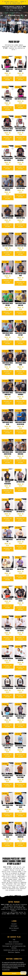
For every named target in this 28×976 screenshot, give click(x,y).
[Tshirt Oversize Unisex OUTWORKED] (20, 385)
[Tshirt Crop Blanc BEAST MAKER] (20, 62)
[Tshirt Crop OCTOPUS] (7, 592)
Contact (14, 930)
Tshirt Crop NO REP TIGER (20, 245)
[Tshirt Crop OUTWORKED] (7, 239)
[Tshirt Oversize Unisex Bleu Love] (7, 326)
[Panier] (26, 15)
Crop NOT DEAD (20, 569)
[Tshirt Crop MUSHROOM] (7, 651)
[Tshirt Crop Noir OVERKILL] (20, 92)
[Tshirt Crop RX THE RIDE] (7, 211)
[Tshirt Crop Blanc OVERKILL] (7, 92)
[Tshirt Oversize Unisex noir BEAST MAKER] (7, 122)
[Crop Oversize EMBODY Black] (7, 709)
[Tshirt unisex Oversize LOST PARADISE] (20, 621)
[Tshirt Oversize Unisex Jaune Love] (20, 296)
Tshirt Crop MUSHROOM (7, 658)
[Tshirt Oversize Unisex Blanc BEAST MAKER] (20, 122)
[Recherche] (22, 15)
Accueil (14, 924)
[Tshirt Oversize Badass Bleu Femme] (20, 739)
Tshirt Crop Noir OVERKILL (20, 99)
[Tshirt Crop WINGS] (20, 181)
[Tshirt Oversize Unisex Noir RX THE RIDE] (7, 445)
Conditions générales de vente (14, 950)
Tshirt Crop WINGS (20, 188)
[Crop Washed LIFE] (20, 504)
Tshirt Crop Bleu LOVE (7, 273)
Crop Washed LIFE (20, 511)
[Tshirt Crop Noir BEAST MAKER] (7, 62)
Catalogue (14, 926)
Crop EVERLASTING (8, 511)
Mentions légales (14, 952)
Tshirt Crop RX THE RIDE (7, 218)
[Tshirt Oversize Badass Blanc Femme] (7, 768)
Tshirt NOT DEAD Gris (20, 688)
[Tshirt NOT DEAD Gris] (20, 681)
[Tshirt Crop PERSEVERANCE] (7, 475)
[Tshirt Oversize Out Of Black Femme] (7, 739)
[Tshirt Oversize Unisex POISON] (7, 562)
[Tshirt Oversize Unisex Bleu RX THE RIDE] (20, 415)
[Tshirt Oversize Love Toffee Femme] (20, 768)
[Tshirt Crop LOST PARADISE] (7, 621)
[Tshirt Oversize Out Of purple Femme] (20, 709)
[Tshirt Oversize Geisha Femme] (7, 798)
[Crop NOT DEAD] (20, 562)
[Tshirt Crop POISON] (20, 532)
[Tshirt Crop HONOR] (20, 211)
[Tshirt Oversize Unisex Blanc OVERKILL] (7, 151)
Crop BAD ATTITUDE (20, 482)
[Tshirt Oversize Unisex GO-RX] (7, 415)
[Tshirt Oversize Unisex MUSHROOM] (20, 651)
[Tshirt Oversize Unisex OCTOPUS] (20, 592)
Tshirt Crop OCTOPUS (7, 599)
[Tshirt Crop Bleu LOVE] (7, 266)
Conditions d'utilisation (14, 944)
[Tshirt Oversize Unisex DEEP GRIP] (20, 326)
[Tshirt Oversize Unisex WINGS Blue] (7, 181)
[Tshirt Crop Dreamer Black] (7, 828)
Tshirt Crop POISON (20, 539)
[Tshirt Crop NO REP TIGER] (20, 239)
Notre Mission (14, 928)
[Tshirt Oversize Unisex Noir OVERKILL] (20, 151)
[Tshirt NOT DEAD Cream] (7, 681)
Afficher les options (7, 78)
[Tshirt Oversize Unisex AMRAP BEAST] (7, 385)
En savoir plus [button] (6, 969)
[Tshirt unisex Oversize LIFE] (7, 532)
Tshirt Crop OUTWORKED (7, 245)
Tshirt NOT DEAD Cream (7, 688)
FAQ (14, 939)
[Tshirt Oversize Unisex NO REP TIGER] (7, 356)
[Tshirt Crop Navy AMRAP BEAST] (20, 266)
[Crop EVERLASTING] (7, 504)
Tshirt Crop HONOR (20, 218)
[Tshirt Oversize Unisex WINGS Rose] (20, 445)
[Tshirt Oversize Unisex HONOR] (20, 356)
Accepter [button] (14, 973)
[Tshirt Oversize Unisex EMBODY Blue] (20, 828)
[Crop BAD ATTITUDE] (20, 475)
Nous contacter (14, 942)
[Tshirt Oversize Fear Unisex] (20, 798)
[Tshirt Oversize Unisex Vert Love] (7, 296)
